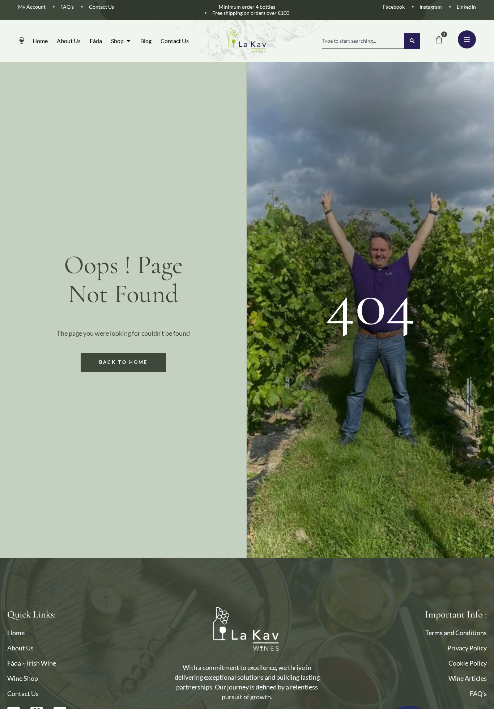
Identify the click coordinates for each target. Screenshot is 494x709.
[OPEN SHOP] (128, 41)
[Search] (412, 41)
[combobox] (363, 41)
